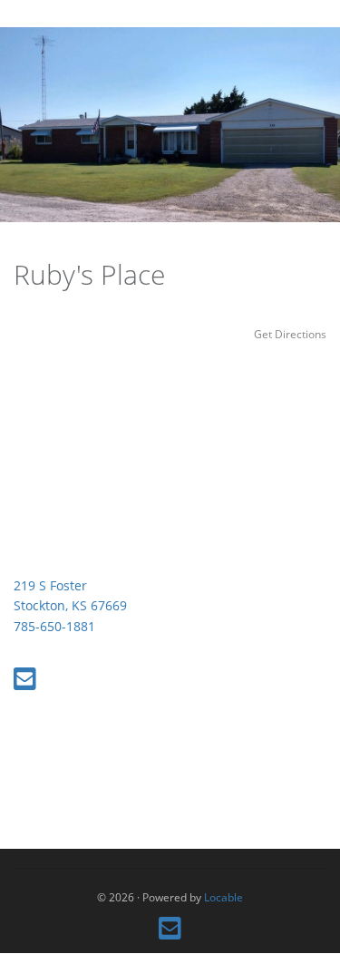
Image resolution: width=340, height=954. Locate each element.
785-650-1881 (54, 626)
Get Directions (290, 333)
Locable (223, 897)
